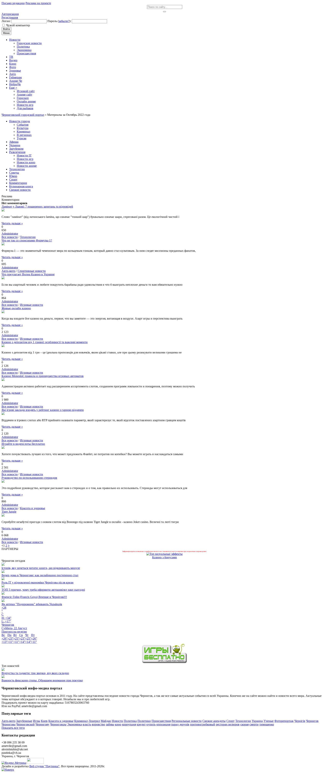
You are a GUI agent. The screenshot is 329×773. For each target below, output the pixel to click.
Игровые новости (31, 304)
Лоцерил (94, 721)
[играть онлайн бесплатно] (164, 662)
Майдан (106, 721)
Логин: (6, 21)
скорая (244, 724)
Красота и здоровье (32, 508)
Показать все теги (13, 727)
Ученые (269, 721)
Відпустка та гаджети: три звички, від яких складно (35, 673)
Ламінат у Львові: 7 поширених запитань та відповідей (37, 206)
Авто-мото (8, 271)
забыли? (64, 21)
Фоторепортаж (284, 721)
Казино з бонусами (164, 557)
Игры (36, 721)
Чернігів (299, 721)
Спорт (230, 721)
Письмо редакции (13, 3)
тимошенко (266, 724)
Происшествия (161, 721)
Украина (257, 721)
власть (87, 724)
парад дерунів (180, 724)
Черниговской (25, 724)
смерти (254, 724)
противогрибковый (202, 724)
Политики (144, 721)
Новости (117, 721)
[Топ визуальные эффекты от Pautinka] (164, 554)
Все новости (10, 237)
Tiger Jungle (9, 511)
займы (110, 724)
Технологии (28, 237)
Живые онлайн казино (16, 308)
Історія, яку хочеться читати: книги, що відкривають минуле (41, 568)
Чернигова (8, 724)
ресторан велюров (228, 724)
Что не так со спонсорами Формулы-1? (27, 240)
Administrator (10, 233)
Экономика (74, 724)
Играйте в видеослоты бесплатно (23, 443)
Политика (130, 721)
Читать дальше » (12, 223)
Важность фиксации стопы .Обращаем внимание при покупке (42, 680)
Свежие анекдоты (214, 721)
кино (118, 724)
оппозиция (163, 724)
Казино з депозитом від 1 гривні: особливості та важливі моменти (45, 342)
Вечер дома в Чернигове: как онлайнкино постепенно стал (40, 575)
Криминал (81, 721)
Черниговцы (58, 724)
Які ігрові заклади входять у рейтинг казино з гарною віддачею (43, 410)
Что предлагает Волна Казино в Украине (28, 274)
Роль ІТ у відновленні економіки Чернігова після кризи (37, 582)
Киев (44, 721)
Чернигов (312, 721)
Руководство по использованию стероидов (29, 477)
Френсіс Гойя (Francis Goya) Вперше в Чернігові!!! (34, 597)
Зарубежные (24, 721)
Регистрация (10, 17)
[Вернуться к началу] (8, 769)
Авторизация (10, 14)
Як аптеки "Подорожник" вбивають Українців (32, 604)
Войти (6, 29)
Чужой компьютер (18, 25)
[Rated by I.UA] (35, 762)
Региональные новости (187, 721)
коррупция (129, 724)
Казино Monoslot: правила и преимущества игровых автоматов (43, 376)
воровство (98, 724)
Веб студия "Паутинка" (44, 766)
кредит (141, 724)
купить (151, 724)
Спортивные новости (32, 271)
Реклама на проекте (38, 3)
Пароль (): (59, 21)
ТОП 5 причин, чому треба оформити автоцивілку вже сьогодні (43, 589)
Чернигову (42, 724)
